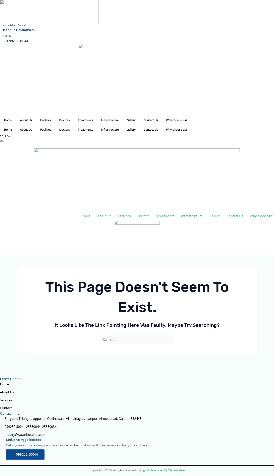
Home (8, 120)
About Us (26, 120)
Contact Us (151, 120)
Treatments (85, 120)
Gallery (131, 120)
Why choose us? (176, 120)
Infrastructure (110, 120)
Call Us (7, 36)
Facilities (45, 120)
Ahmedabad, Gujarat (14, 25)
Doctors (64, 120)
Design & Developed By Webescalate (161, 470)
